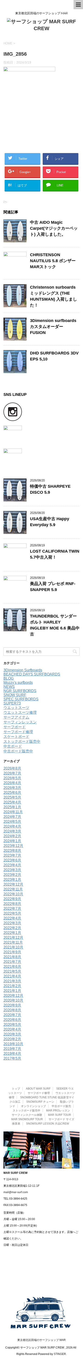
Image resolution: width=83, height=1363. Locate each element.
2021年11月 (13, 942)
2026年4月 (12, 783)
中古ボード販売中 (18, 751)
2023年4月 (12, 865)
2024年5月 (12, 822)
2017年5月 (12, 1058)
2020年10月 (13, 1000)
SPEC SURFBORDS (21, 699)
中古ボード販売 (61, 1106)
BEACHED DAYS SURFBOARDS (31, 674)
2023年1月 (12, 880)
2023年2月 (12, 875)
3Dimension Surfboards (22, 670)
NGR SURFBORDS (19, 691)
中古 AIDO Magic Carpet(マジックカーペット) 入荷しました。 (54, 228)
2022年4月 (12, 918)
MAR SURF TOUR (59, 1114)
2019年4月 (12, 1054)
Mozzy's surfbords (18, 682)
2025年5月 (12, 797)
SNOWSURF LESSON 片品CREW (47, 1123)
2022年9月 (12, 899)
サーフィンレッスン (20, 722)
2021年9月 (12, 952)
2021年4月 (12, 976)
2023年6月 (12, 860)
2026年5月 (12, 778)
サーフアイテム (16, 717)
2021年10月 (13, 947)
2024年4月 (12, 826)
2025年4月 (12, 802)
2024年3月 (12, 831)
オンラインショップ (33, 1106)
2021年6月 (12, 967)
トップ (16, 1088)
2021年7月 (12, 962)
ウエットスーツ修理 (20, 712)
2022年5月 (12, 913)
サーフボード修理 (18, 732)
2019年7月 (12, 1049)
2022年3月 (12, 923)
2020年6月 (12, 1020)
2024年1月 (12, 841)
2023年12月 (13, 846)
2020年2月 (12, 1039)
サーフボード (14, 727)
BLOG (8, 678)
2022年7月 (12, 909)
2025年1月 (12, 807)
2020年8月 (12, 1010)
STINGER (60, 1354)
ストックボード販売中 (21, 741)
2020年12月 (13, 996)
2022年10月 (13, 894)
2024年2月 (12, 836)
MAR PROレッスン (58, 1110)
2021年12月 (13, 938)
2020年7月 (12, 1015)
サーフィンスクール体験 (27, 1114)
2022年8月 (12, 904)
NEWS (9, 687)
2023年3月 (12, 870)
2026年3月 (12, 788)
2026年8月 (12, 768)
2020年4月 (12, 1029)
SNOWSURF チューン (40, 1101)
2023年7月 (12, 855)
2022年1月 (12, 933)
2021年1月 (12, 991)
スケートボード (16, 737)
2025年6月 (12, 793)
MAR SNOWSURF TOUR (27, 1119)
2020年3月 (12, 1034)
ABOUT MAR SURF (38, 1088)
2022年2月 (12, 928)
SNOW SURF (14, 695)
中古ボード (12, 746)
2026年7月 (12, 773)
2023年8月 (12, 851)
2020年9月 (12, 1005)
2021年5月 (12, 971)
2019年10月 (13, 1044)
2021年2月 (12, 986)
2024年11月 (13, 812)
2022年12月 (13, 884)
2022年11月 (13, 889)
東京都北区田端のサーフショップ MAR (41, 1340)
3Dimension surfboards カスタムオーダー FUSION (53, 326)
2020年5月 (12, 1025)
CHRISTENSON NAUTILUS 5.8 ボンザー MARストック (53, 260)
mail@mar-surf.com (15, 1192)
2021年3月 (12, 981)
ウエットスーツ (16, 708)
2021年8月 (12, 957)
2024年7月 (12, 817)
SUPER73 (12, 703)
